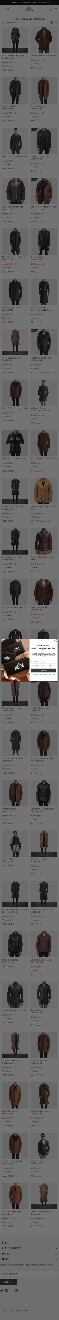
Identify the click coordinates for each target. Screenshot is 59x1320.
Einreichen (44, 670)
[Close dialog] (55, 640)
